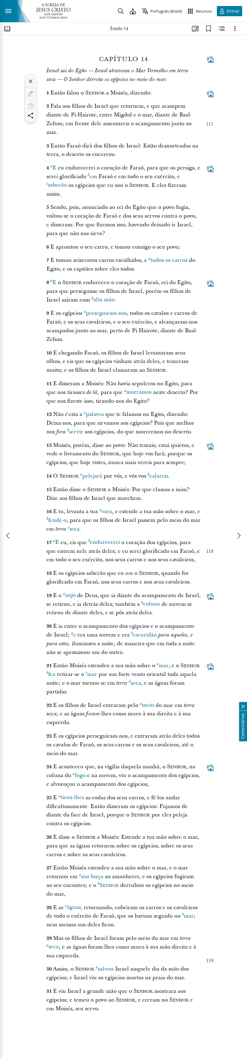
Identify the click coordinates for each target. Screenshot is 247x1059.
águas (74, 907)
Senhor (109, 885)
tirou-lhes (72, 797)
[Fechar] (31, 81)
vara (107, 511)
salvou (106, 969)
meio (148, 705)
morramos (139, 392)
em (93, 176)
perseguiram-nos (106, 313)
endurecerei (105, 542)
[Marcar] (31, 93)
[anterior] (8, 536)
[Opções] (235, 28)
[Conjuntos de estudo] (195, 28)
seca (74, 529)
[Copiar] (31, 106)
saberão (57, 185)
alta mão (103, 300)
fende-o (57, 520)
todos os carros (169, 260)
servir (76, 431)
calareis (158, 476)
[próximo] (239, 536)
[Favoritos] (208, 28)
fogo (80, 775)
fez (51, 674)
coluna (151, 604)
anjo (70, 595)
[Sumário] (7, 28)
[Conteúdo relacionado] (222, 28)
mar (164, 665)
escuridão (145, 635)
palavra (95, 414)
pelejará (92, 476)
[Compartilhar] (31, 115)
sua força (92, 876)
